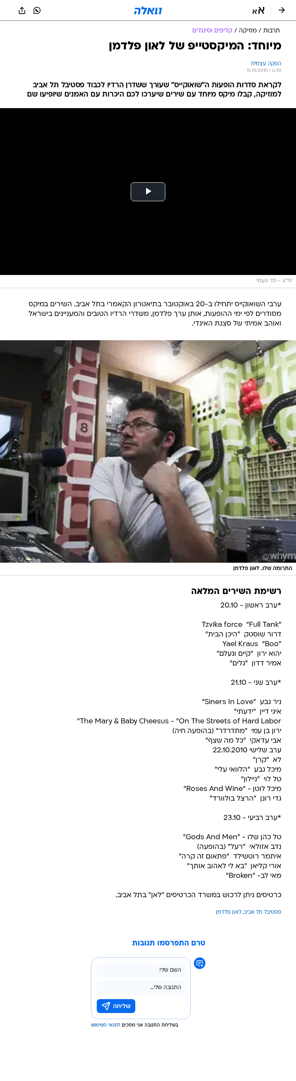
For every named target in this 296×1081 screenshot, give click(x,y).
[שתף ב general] (22, 10)
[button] (258, 10)
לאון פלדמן (228, 912)
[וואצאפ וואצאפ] (37, 10)
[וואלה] (148, 10)
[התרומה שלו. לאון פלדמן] (148, 458)
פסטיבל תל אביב (262, 912)
